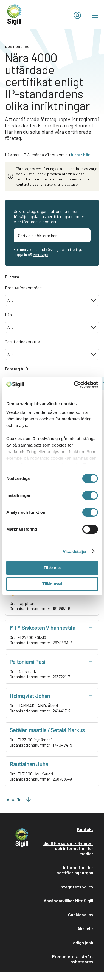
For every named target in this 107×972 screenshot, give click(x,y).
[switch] (90, 495)
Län (8, 314)
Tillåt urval (52, 584)
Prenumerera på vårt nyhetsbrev (72, 959)
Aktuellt (85, 928)
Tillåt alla (52, 568)
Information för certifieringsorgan (75, 870)
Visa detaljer (75, 551)
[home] (14, 14)
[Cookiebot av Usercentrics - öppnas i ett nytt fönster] (74, 384)
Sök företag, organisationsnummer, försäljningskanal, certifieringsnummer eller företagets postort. (49, 216)
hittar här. (81, 154)
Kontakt (85, 829)
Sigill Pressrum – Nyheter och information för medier (68, 848)
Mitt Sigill (40, 254)
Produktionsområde (23, 287)
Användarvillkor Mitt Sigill (68, 900)
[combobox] (52, 300)
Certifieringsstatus (22, 341)
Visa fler (15, 799)
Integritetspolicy (76, 886)
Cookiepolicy (80, 914)
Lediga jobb (82, 942)
